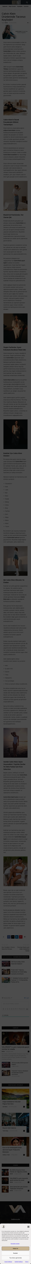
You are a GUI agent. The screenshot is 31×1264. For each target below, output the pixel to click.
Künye (26, 1261)
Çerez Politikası (8, 1261)
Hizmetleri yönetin (15, 1243)
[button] (28, 1227)
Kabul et (15, 1248)
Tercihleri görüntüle (15, 1258)
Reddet (15, 1253)
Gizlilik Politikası (19, 1261)
